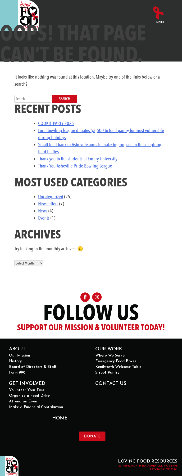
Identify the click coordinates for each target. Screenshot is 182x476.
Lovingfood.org (163, 469)
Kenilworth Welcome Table (118, 367)
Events (44, 218)
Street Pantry (107, 373)
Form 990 (17, 373)
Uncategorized (50, 196)
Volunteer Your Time (27, 390)
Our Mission (19, 355)
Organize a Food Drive (29, 396)
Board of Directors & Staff (33, 367)
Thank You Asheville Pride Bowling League (75, 166)
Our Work (108, 349)
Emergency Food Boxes (115, 361)
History (15, 361)
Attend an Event (24, 401)
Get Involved (27, 383)
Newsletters (48, 204)
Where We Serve (110, 355)
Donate (92, 436)
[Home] (28, 15)
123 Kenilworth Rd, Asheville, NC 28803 (147, 465)
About (17, 349)
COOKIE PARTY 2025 (56, 123)
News (42, 211)
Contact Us (110, 383)
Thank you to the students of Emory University (77, 159)
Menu (160, 22)
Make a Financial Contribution (36, 407)
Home (60, 418)
